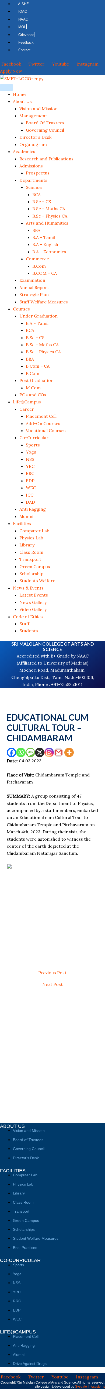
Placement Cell (41, 416)
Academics (24, 151)
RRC (30, 473)
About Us (22, 101)
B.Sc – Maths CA (48, 208)
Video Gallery (33, 609)
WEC (31, 487)
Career (26, 409)
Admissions (31, 166)
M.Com (33, 387)
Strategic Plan (34, 294)
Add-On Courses (43, 423)
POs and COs (32, 394)
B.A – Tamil (43, 237)
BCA (36, 194)
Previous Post (52, 972)
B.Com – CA (38, 366)
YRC (30, 466)
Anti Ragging (32, 509)
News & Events (28, 588)
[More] (69, 752)
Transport (30, 559)
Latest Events (33, 595)
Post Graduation (36, 380)
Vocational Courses (46, 430)
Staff (24, 623)
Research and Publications (46, 158)
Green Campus (34, 566)
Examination (32, 280)
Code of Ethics (28, 616)
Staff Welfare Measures (43, 302)
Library (26, 545)
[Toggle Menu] (6, 87)
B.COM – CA (44, 273)
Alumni (26, 516)
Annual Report (34, 287)
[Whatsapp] (21, 752)
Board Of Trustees (45, 122)
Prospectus (38, 173)
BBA (36, 230)
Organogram (33, 144)
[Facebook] (11, 752)
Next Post (52, 984)
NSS (30, 459)
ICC (29, 495)
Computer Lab (34, 530)
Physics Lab (31, 537)
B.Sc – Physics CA (49, 216)
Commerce (37, 258)
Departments (33, 180)
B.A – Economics (49, 251)
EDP (30, 480)
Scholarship (31, 573)
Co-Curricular (33, 437)
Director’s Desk (35, 137)
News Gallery (33, 602)
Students (28, 630)
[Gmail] (58, 752)
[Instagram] (49, 752)
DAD (30, 502)
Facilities (22, 523)
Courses (21, 309)
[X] (39, 752)
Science (34, 187)
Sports (33, 445)
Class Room (31, 552)
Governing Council (45, 130)
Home (19, 94)
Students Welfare (37, 580)
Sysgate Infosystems (90, 1386)
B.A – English (45, 244)
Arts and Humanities (47, 223)
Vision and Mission (38, 108)
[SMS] (30, 752)
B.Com (39, 266)
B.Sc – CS (41, 201)
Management (33, 115)
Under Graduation (38, 316)
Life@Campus (27, 401)
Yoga (31, 452)
